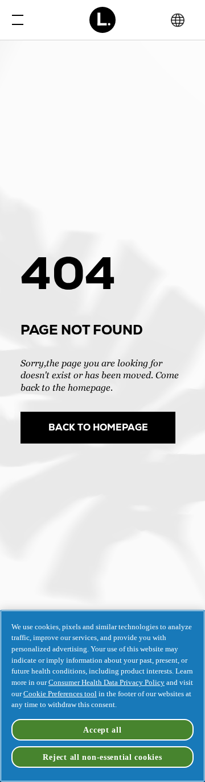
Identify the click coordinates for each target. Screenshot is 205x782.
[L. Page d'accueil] (103, 20)
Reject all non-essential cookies (102, 757)
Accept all (102, 729)
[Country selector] (177, 20)
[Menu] (14, 20)
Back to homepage (98, 427)
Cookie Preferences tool (60, 693)
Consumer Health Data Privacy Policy (106, 682)
